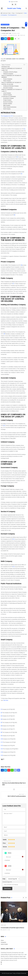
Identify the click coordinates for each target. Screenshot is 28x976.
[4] (14, 215)
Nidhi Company (6, 105)
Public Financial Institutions (9, 107)
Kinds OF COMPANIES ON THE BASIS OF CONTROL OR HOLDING (11, 83)
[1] (24, 129)
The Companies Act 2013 (7, 116)
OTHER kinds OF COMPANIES (9, 96)
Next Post (21, 794)
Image (4, 878)
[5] (1, 722)
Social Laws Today (14, 8)
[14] (2, 752)
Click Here (5, 700)
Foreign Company (7, 100)
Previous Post (7, 781)
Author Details (4, 944)
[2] (17, 157)
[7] (13, 283)
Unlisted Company (7, 94)
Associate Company (8, 87)
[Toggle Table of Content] (24, 64)
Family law (3, 925)
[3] (21, 173)
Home (2, 940)
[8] (1, 732)
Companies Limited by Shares (10, 72)
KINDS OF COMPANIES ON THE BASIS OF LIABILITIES (12, 69)
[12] (13, 539)
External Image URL (7, 882)
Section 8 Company (8, 101)
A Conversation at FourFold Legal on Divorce (12, 927)
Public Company (7, 80)
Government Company (8, 98)
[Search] (26, 8)
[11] (2, 742)
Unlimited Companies (8, 73)
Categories (3, 942)
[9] (4, 333)
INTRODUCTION (6, 66)
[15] (2, 755)
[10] (4, 425)
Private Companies (7, 79)
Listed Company (7, 93)
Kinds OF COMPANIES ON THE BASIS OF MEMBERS (11, 76)
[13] (13, 566)
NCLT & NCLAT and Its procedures (17, 796)
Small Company (7, 108)
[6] (21, 265)
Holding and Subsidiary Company (11, 86)
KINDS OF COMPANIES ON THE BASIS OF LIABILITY (12, 90)
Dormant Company (7, 103)
